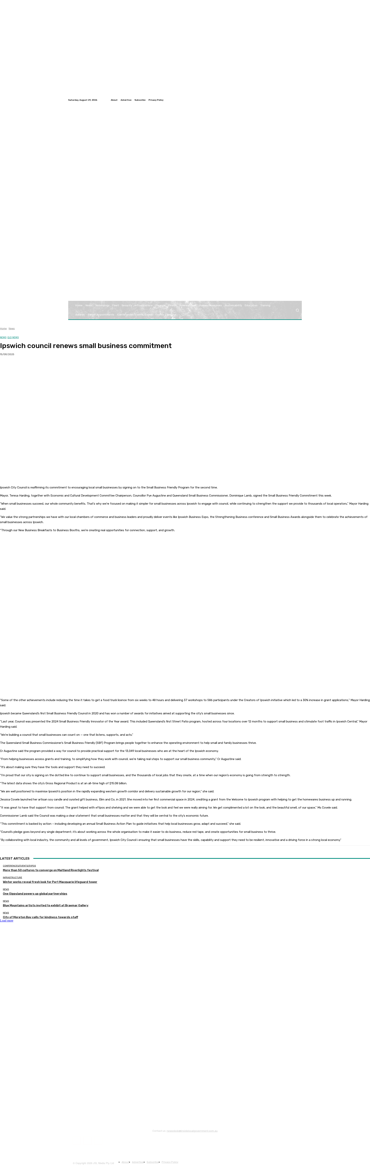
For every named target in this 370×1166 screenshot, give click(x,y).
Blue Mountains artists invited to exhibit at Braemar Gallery (45, 905)
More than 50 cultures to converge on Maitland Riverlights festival (51, 870)
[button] (297, 310)
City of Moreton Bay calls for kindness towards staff (40, 917)
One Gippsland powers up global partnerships (35, 893)
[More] (75, 367)
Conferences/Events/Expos (19, 866)
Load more (6, 920)
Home (3, 328)
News (12, 328)
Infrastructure (12, 878)
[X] (20, 367)
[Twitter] (295, 100)
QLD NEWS (13, 337)
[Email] (48, 367)
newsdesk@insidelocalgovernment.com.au (192, 1130)
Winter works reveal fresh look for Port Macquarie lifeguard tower (50, 882)
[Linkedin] (299, 100)
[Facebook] (290, 100)
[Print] (62, 367)
